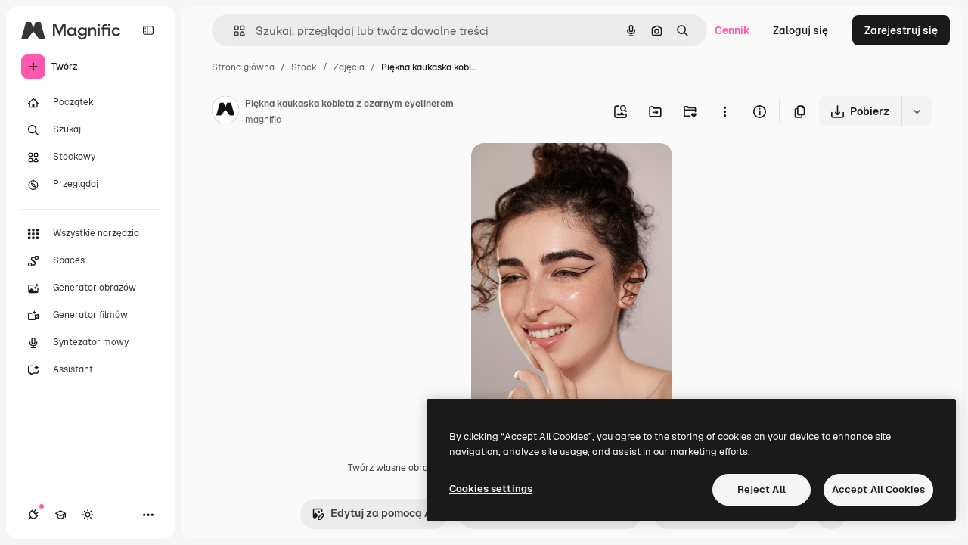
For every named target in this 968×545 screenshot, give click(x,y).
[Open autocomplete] (233, 30)
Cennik (732, 30)
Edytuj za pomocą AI (382, 513)
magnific (263, 120)
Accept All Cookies (878, 489)
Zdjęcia (349, 67)
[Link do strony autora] (225, 112)
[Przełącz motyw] (88, 515)
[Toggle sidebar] (148, 30)
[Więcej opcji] (724, 111)
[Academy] (60, 515)
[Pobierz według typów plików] (916, 111)
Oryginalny (575, 172)
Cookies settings (490, 488)
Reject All (761, 489)
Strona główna (243, 67)
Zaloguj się (800, 30)
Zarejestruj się (901, 30)
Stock (304, 67)
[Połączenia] (33, 515)
